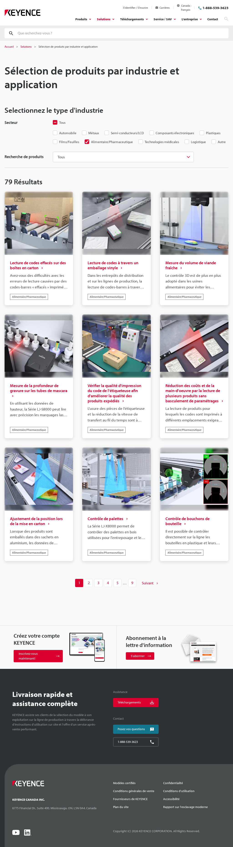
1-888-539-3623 (215, 7)
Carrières (165, 7)
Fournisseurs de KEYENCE (130, 799)
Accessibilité (171, 799)
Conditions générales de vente (133, 791)
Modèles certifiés (124, 783)
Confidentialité (173, 783)
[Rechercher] (226, 19)
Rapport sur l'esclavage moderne (185, 807)
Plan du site (121, 807)
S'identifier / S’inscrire (135, 7)
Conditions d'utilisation (179, 791)
